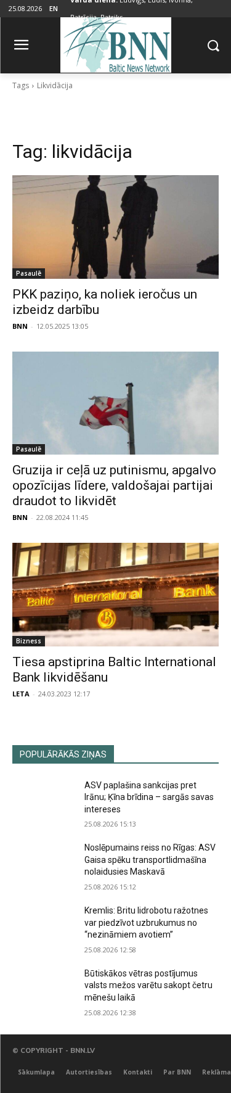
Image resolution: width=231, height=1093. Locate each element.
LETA (21, 693)
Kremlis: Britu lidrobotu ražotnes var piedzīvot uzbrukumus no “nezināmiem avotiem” (146, 922)
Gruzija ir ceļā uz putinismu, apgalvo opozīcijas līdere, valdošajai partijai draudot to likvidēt (114, 485)
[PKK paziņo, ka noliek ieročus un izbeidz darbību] (115, 227)
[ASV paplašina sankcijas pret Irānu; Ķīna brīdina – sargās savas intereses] (43, 801)
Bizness (28, 641)
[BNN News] (115, 42)
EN (53, 8)
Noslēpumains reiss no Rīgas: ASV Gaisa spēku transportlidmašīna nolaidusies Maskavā (150, 859)
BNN (20, 326)
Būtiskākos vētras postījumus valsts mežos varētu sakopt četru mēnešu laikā (148, 985)
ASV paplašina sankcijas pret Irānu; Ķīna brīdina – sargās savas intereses (149, 797)
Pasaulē (28, 273)
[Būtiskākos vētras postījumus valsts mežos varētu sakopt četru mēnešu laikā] (43, 989)
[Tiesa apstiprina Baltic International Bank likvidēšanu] (115, 594)
